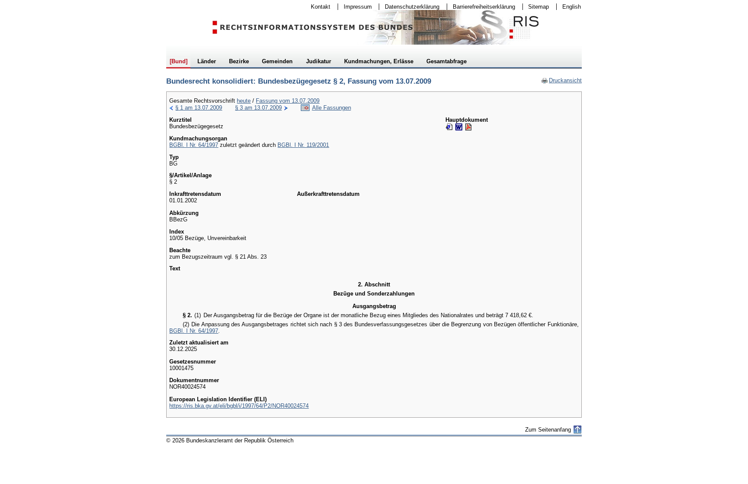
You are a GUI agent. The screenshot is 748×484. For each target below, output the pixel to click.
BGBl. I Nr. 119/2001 (303, 145)
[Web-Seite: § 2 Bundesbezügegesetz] (449, 127)
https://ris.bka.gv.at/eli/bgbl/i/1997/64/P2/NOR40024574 (239, 406)
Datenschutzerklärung (409, 6)
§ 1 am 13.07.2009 (198, 107)
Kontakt (317, 6)
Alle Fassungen (331, 107)
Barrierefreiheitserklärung (481, 6)
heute (244, 100)
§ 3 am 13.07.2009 (258, 107)
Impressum (355, 6)
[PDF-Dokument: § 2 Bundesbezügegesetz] (468, 127)
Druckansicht (561, 80)
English (571, 6)
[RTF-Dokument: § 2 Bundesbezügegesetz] (459, 127)
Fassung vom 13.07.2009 (287, 100)
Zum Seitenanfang (548, 429)
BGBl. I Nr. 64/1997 (193, 145)
